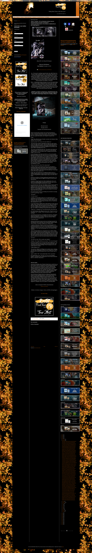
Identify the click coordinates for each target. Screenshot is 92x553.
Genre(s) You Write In (17, 44)
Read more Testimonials (21, 111)
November (63, 440)
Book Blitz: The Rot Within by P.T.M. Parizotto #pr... (68, 494)
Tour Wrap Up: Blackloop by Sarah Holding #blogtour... (69, 458)
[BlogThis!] (40, 318)
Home (44, 346)
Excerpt (37, 319)
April (62, 508)
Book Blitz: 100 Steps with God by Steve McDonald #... (69, 470)
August (63, 503)
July (62, 504)
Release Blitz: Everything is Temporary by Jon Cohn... (69, 496)
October (63, 501)
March (63, 509)
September (63, 502)
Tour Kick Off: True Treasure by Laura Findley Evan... (69, 475)
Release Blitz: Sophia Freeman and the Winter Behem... (69, 441)
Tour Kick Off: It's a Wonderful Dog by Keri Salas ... (68, 467)
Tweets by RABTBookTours (17, 138)
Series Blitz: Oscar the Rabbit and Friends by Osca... (69, 486)
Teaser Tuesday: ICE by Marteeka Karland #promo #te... (69, 487)
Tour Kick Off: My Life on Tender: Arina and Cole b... (68, 476)
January (63, 511)
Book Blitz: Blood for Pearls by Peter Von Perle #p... (68, 479)
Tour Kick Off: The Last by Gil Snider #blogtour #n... (68, 488)
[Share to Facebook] (42, 318)
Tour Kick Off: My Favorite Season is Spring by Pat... (68, 495)
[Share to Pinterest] (43, 318)
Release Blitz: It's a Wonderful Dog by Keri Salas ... (68, 469)
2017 (62, 518)
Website (15, 40)
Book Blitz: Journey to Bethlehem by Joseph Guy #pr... (69, 450)
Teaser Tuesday (48, 319)
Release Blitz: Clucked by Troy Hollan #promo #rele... (69, 485)
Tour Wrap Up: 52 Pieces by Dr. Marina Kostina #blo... (69, 459)
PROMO (45, 319)
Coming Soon (34, 319)
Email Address (16, 36)
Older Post (56, 346)
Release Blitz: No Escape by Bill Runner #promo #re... (69, 443)
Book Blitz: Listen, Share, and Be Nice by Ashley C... (69, 449)
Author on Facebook (44, 286)
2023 (62, 438)
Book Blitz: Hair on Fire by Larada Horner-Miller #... (68, 484)
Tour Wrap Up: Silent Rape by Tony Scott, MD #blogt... (69, 461)
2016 (62, 519)
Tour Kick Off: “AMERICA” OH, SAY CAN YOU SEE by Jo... (69, 462)
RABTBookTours (17, 135)
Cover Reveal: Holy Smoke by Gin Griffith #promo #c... (69, 444)
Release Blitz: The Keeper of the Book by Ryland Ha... (69, 451)
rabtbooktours (23, 135)
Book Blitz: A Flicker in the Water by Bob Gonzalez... (68, 497)
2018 (62, 517)
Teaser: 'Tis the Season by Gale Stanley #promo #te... (69, 452)
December (63, 439)
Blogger (63, 546)
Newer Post (32, 346)
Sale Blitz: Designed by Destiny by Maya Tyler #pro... (69, 471)
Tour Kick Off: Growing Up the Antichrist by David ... (68, 478)
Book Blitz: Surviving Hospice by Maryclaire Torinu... (69, 453)
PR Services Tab (68, 44)
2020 (62, 515)
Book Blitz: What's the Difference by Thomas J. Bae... (69, 466)
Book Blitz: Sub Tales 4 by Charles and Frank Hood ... (69, 468)
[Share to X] (41, 318)
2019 (62, 516)
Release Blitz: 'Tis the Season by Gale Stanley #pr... (68, 442)
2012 (62, 524)
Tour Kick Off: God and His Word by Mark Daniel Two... (69, 477)
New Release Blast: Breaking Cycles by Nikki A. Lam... (69, 493)
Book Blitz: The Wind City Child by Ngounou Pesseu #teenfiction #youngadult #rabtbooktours (20, 143)
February (63, 510)
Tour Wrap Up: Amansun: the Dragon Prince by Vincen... (69, 460)
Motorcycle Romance (40, 319)
